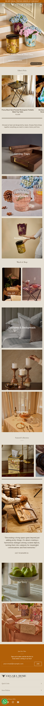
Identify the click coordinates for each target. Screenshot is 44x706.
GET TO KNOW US (21, 553)
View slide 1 (32, 63)
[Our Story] (22, 582)
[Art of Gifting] (22, 622)
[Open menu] (5, 5)
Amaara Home (7, 699)
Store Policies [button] (6, 690)
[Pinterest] (8, 702)
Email (5, 666)
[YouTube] (18, 702)
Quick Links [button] (5, 683)
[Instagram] (13, 702)
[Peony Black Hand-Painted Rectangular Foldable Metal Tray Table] (18, 91)
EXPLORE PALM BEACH (15, 60)
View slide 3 (37, 63)
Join (38, 664)
